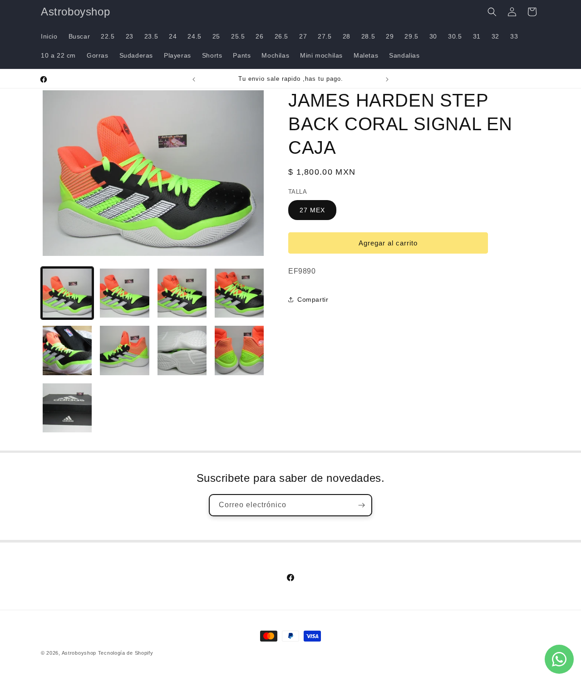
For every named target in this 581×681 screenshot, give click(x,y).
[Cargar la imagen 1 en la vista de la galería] (67, 293)
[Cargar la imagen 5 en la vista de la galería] (67, 350)
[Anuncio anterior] (194, 79)
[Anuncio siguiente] (387, 79)
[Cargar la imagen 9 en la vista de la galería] (67, 408)
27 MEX (312, 210)
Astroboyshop (79, 653)
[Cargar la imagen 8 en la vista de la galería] (239, 350)
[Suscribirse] (361, 505)
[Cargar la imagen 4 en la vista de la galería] (239, 293)
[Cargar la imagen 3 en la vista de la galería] (182, 293)
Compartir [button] (312, 299)
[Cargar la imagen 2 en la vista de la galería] (124, 293)
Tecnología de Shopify (125, 653)
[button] (492, 12)
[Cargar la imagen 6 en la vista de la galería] (124, 350)
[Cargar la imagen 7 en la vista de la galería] (182, 350)
